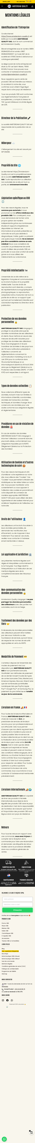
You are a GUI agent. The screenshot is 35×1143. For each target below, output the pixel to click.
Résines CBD (5, 928)
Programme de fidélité (9, 971)
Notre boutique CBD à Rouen (11, 956)
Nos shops (5, 954)
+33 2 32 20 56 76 (20, 989)
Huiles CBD (5, 931)
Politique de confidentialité (10, 969)
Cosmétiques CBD (7, 933)
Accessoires (5, 938)
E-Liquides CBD (6, 936)
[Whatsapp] (12, 1000)
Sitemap (4, 974)
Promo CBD (5, 923)
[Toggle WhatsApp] (4, 1139)
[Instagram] (3, 1000)
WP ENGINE (5, 152)
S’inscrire (17, 910)
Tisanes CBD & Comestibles (10, 941)
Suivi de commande (8, 961)
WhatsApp (5, 986)
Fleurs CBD (5, 926)
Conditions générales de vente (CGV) (13, 966)
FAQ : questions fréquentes (10, 951)
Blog (3, 949)
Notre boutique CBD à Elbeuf (11, 959)
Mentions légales (7, 964)
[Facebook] (7, 1000)
